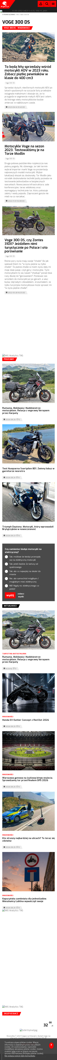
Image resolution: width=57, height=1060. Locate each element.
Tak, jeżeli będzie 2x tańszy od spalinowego (23, 565)
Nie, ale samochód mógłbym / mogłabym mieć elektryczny (24, 580)
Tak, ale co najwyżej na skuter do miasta (25, 573)
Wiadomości (7, 717)
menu (53, 4)
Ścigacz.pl (4, 4)
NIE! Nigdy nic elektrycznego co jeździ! (24, 587)
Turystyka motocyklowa (14, 654)
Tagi (17, 15)
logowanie (41, 5)
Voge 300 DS (24, 15)
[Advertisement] (28, 326)
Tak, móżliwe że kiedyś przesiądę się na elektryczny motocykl (24, 558)
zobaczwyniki (21, 595)
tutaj (14, 1051)
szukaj (47, 5)
